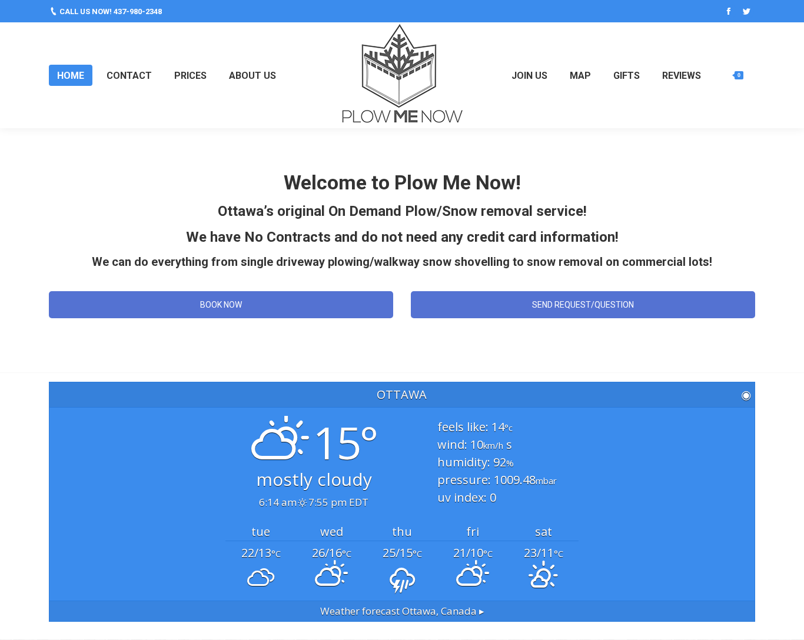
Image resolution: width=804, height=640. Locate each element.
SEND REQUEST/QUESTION (583, 304)
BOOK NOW (221, 304)
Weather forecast (402, 611)
